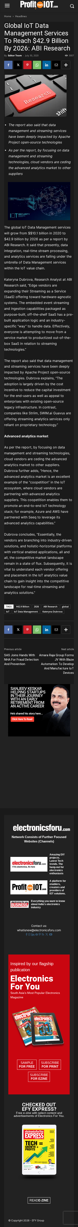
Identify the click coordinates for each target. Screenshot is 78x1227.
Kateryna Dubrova (52, 611)
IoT (7, 611)
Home (7, 16)
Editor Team (15, 55)
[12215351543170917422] (39, 735)
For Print (50, 1066)
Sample (27, 1064)
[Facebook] (8, 65)
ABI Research (50, 606)
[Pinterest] (27, 65)
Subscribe (50, 1064)
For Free (27, 1066)
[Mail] (37, 934)
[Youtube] (50, 934)
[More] (66, 65)
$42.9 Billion (22, 606)
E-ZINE (43, 1200)
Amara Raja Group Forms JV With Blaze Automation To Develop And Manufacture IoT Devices (56, 664)
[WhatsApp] (37, 65)
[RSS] (43, 934)
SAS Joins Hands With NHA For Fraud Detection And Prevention (21, 659)
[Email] (56, 65)
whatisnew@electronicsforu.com (39, 930)
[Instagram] (29, 934)
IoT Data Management (26, 611)
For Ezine (39, 1078)
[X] (18, 65)
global (65, 606)
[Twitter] (47, 934)
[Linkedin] (46, 65)
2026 (36, 606)
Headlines (21, 16)
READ (39, 1200)
